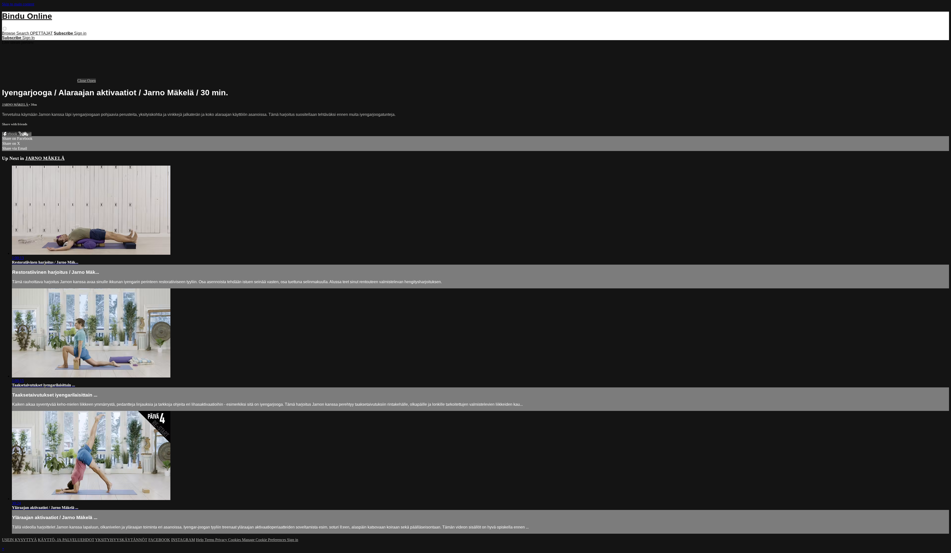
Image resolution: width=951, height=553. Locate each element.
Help (200, 540)
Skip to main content (18, 4)
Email (26, 134)
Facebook (10, 134)
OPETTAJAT (41, 33)
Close (82, 80)
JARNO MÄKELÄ (15, 104)
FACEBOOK (159, 540)
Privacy (221, 540)
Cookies (235, 540)
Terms (210, 540)
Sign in (80, 33)
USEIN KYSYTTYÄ (19, 540)
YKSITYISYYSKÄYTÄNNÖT (121, 540)
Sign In (28, 38)
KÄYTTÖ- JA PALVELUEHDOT (66, 540)
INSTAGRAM (183, 540)
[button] (4, 28)
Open (91, 80)
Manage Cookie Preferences (264, 540)
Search (23, 33)
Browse (9, 33)
